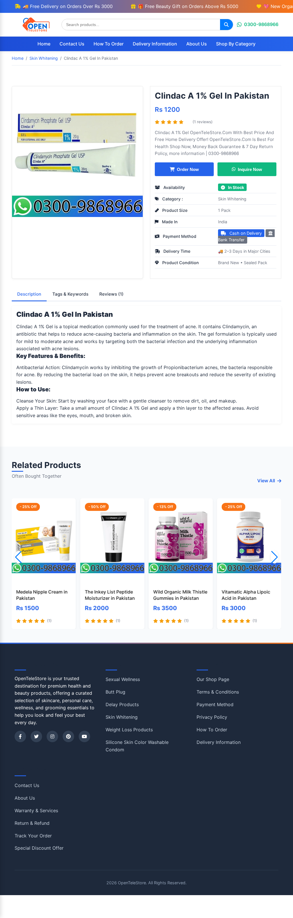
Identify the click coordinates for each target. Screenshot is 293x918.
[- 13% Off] (181, 541)
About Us (196, 44)
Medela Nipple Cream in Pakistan (42, 595)
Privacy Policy (212, 717)
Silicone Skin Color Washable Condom (137, 745)
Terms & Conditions (218, 692)
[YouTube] (84, 736)
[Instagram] (52, 736)
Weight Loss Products (129, 729)
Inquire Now (250, 169)
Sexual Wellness (123, 679)
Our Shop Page (213, 679)
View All (266, 480)
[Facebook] (20, 736)
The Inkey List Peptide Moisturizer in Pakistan (110, 595)
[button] (274, 557)
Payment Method (215, 704)
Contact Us (72, 44)
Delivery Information (155, 44)
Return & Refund (32, 823)
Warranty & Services (36, 810)
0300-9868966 (261, 24)
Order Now (188, 169)
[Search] (226, 24)
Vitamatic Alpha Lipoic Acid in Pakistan (246, 595)
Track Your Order (33, 836)
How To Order (109, 44)
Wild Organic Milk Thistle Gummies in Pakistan (180, 595)
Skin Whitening (232, 198)
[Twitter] (36, 736)
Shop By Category (236, 44)
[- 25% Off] (44, 541)
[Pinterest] (68, 736)
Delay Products (122, 704)
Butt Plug (115, 692)
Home (43, 44)
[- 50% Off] (112, 541)
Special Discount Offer (39, 848)
